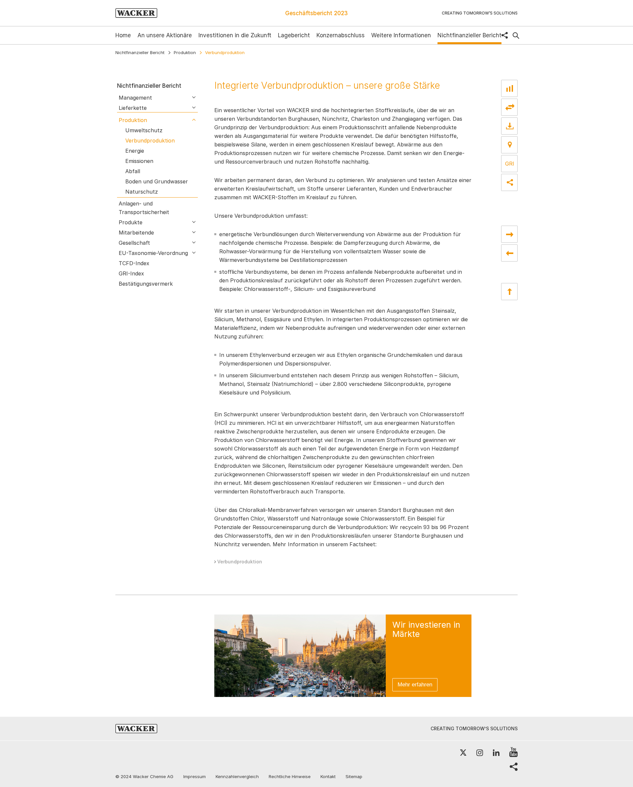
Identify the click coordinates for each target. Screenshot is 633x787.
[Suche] (516, 35)
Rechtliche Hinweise (290, 776)
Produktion (185, 52)
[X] (463, 752)
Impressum (194, 776)
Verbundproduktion (239, 561)
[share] (504, 35)
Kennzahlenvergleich (237, 776)
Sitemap (354, 776)
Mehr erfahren (415, 684)
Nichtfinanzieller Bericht (140, 52)
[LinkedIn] (496, 752)
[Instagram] (479, 752)
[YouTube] (513, 752)
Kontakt (328, 776)
